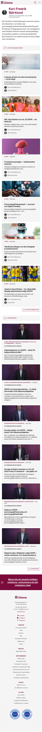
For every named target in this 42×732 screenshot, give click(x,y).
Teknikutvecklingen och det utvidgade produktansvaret (19, 248)
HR (9, 382)
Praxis (21, 644)
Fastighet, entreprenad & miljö (21, 667)
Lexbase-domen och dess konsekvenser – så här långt (20, 78)
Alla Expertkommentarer (31, 309)
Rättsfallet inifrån (21, 651)
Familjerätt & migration (21, 664)
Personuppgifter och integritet (19, 342)
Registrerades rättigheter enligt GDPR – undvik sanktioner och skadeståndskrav (20, 554)
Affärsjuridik (21, 658)
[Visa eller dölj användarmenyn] (35, 2)
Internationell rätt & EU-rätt (21, 669)
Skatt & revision (21, 675)
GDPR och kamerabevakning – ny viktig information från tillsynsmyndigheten (20, 390)
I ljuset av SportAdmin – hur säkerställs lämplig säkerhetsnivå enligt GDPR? (20, 290)
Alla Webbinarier (33, 568)
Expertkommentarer (15, 48)
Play (21, 636)
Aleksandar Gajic (12, 175)
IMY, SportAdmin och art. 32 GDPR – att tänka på (20, 120)
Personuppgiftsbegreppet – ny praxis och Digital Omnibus (19, 205)
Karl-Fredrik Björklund (14, 87)
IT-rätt (6, 72)
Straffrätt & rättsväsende (21, 678)
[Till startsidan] (7, 2)
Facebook (22, 620)
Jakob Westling (11, 90)
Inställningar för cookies (21, 703)
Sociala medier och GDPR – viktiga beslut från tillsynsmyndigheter (18, 431)
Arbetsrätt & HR (21, 661)
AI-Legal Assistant (21, 628)
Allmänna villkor (21, 698)
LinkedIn (22, 615)
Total (21, 630)
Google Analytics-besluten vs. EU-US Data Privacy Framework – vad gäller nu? (20, 470)
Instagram (22, 618)
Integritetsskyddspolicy (21, 700)
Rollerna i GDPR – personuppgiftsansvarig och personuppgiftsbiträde (15, 512)
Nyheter (21, 633)
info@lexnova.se (23, 609)
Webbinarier (11, 318)
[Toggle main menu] (39, 2)
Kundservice (21, 611)
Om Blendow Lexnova (21, 688)
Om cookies (21, 695)
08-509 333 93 (22, 607)
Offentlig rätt (29, 501)
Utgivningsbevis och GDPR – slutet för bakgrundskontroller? (19, 351)
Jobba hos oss (21, 685)
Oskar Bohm (11, 302)
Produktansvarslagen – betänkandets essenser (19, 163)
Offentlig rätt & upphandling (21, 672)
